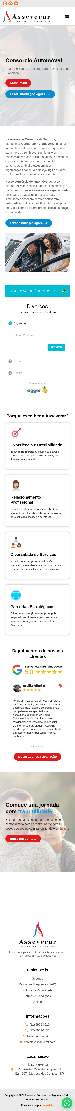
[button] (67, 16)
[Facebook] (10, 3)
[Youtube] (16, 3)
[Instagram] (5, 3)
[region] (37, 1080)
